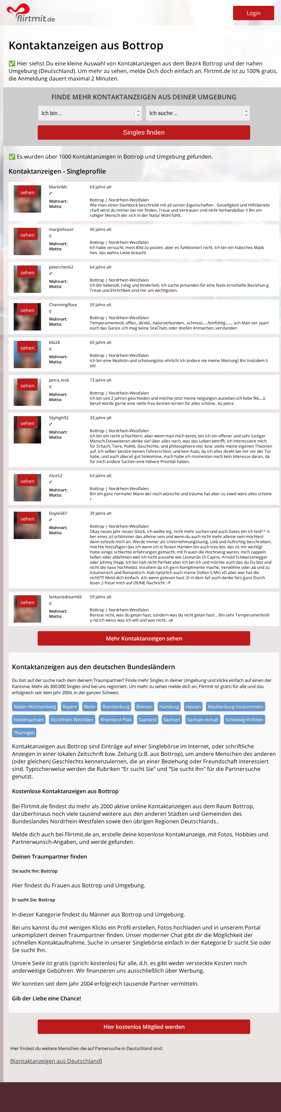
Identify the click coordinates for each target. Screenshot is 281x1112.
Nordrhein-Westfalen (72, 719)
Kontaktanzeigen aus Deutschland (56, 1061)
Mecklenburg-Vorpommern (236, 706)
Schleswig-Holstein (244, 719)
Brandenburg (116, 706)
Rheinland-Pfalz (116, 719)
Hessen (193, 706)
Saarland (148, 719)
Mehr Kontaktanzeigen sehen (144, 638)
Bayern (70, 706)
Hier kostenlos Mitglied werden (144, 1026)
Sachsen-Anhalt (203, 719)
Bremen (144, 706)
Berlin (90, 706)
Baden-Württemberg (35, 706)
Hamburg (169, 706)
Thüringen (24, 732)
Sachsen (171, 719)
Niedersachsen (29, 719)
